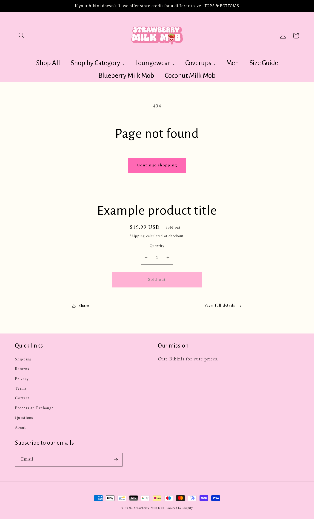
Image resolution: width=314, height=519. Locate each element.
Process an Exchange (34, 408)
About (20, 428)
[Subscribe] (115, 460)
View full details (219, 305)
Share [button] (84, 306)
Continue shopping (157, 165)
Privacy (22, 379)
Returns (22, 369)
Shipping (137, 236)
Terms (21, 388)
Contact (22, 398)
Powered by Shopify (179, 508)
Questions (24, 418)
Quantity (157, 246)
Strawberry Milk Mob (149, 508)
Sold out (157, 280)
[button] (21, 35)
